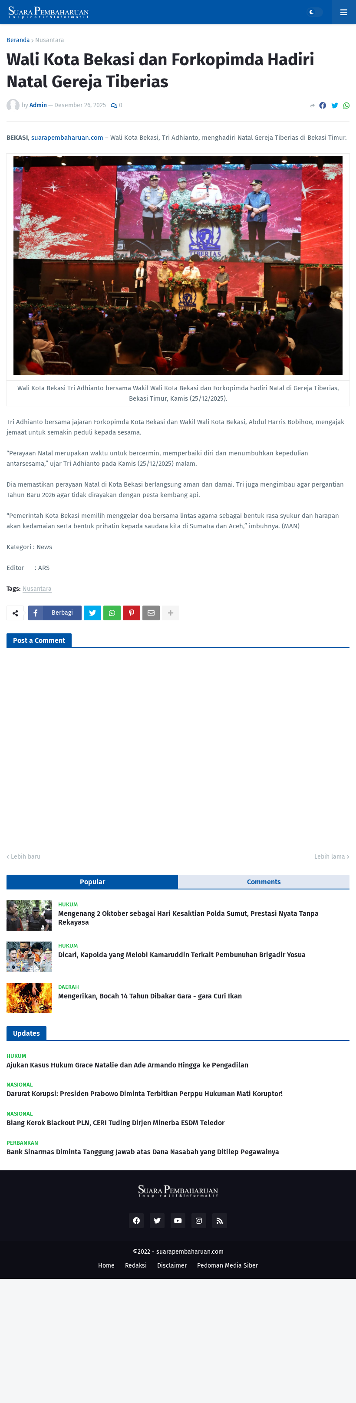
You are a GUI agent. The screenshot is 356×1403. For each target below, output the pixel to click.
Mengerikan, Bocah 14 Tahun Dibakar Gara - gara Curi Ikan (150, 996)
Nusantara (49, 40)
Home (106, 1265)
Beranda (18, 40)
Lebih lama (329, 856)
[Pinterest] (131, 613)
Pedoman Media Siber (227, 1265)
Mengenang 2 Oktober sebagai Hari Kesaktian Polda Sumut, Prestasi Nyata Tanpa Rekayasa (188, 918)
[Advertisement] (178, 1339)
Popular (92, 882)
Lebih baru (25, 856)
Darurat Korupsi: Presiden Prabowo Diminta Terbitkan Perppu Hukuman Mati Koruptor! (145, 1094)
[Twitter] (334, 105)
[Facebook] (322, 105)
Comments (264, 882)
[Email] (151, 613)
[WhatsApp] (346, 105)
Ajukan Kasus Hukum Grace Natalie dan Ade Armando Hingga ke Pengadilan (127, 1065)
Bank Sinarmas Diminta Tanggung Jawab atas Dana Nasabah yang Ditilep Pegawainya (143, 1152)
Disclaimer (172, 1265)
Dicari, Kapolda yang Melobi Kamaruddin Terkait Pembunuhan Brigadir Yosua (182, 955)
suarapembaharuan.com (67, 138)
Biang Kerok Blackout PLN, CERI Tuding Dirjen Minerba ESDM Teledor (115, 1123)
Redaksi (136, 1265)
